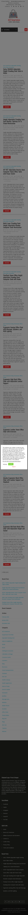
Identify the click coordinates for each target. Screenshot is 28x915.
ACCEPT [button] (11, 464)
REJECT (14, 466)
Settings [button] (5, 464)
